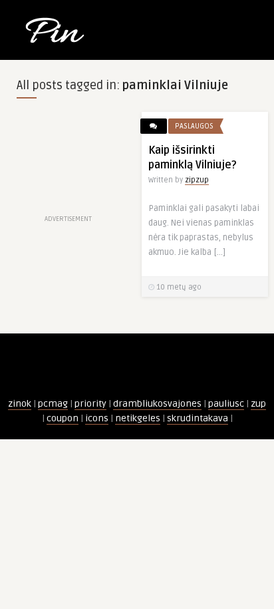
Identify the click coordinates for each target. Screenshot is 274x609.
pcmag (53, 403)
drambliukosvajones (157, 403)
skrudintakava (197, 418)
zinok (19, 403)
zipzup (197, 180)
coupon (62, 418)
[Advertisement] (68, 162)
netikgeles (137, 418)
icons (96, 418)
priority (90, 403)
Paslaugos (194, 126)
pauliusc (226, 403)
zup (258, 403)
